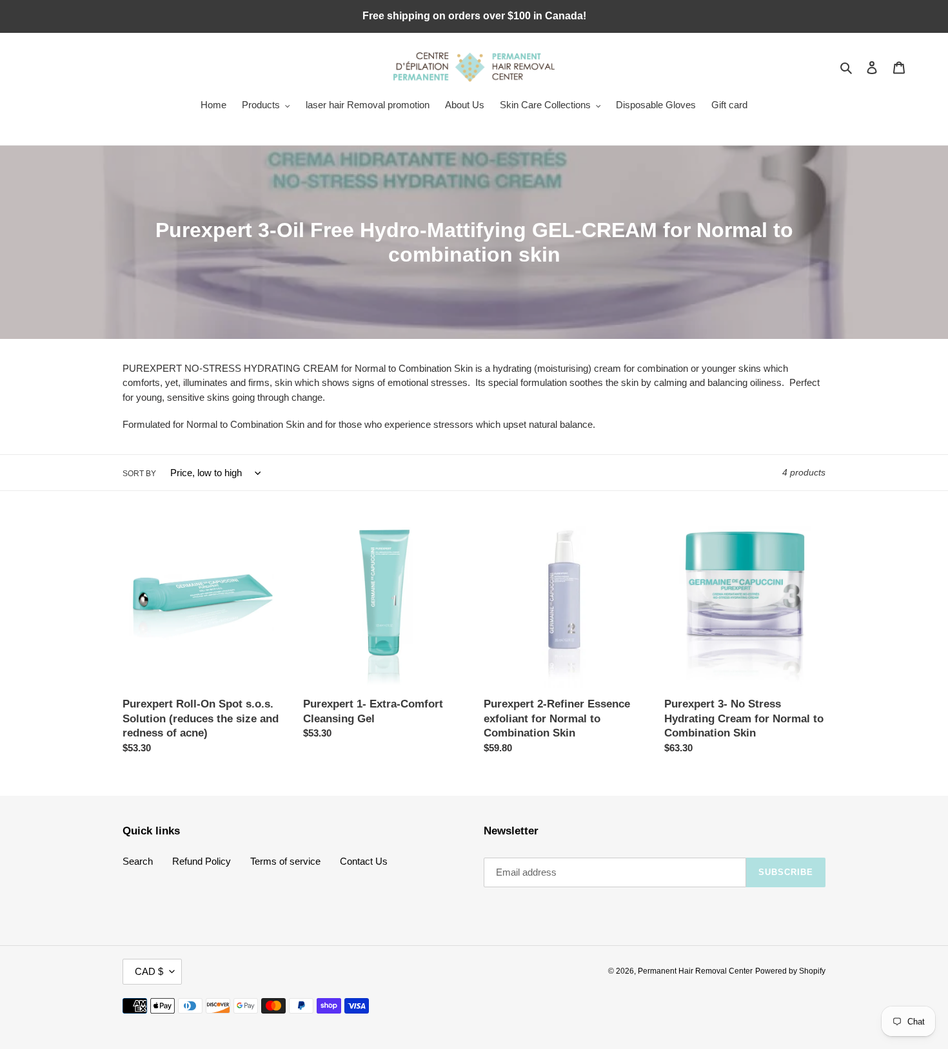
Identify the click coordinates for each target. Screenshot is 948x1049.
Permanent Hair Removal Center (695, 971)
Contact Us (364, 861)
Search (138, 861)
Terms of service (285, 861)
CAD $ (149, 971)
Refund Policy (201, 861)
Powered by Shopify (790, 971)
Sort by (139, 473)
